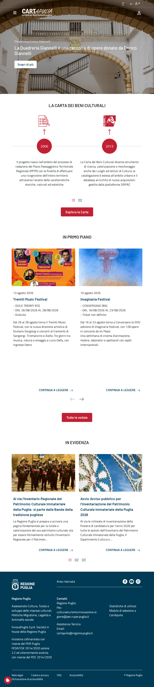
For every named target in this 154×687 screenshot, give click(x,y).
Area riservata (66, 581)
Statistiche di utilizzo (122, 606)
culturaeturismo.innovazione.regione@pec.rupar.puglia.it (77, 614)
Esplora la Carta (77, 212)
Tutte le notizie (77, 417)
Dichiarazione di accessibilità (27, 679)
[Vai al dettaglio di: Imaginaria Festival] (110, 267)
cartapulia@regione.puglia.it (75, 633)
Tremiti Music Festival (30, 299)
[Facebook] (125, 581)
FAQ (59, 675)
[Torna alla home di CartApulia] (36, 12)
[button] (123, 3)
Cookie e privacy (40, 675)
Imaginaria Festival (95, 299)
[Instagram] (138, 581)
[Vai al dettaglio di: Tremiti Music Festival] (43, 267)
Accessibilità (76, 675)
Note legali (17, 675)
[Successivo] (81, 399)
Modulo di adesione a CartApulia (122, 612)
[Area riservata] (139, 12)
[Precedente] (72, 399)
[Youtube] (131, 581)
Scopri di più (25, 64)
